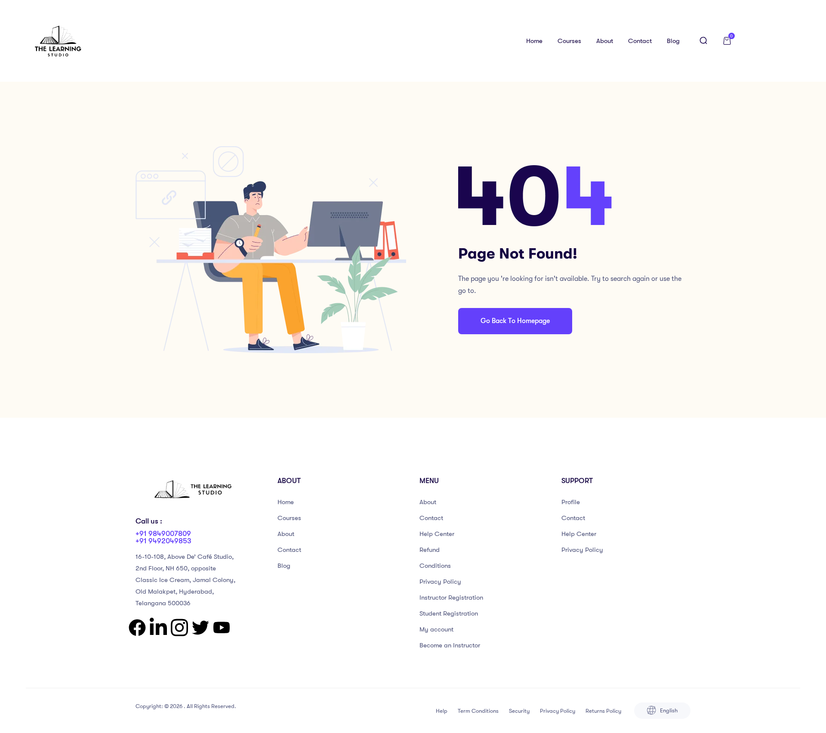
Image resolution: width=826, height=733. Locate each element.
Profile (570, 502)
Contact (640, 41)
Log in (773, 41)
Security (519, 711)
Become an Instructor (449, 645)
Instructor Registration (451, 597)
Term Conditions (478, 711)
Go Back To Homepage (515, 321)
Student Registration (448, 613)
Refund (429, 550)
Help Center (436, 534)
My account (436, 629)
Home (534, 41)
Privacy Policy (440, 581)
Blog (673, 41)
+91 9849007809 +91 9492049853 (163, 537)
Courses (569, 41)
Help (441, 711)
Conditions (435, 566)
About (604, 41)
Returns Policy (603, 711)
